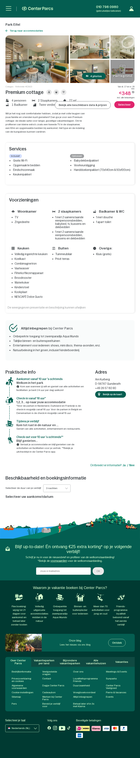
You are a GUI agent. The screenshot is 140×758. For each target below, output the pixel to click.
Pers (14, 703)
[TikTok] (69, 728)
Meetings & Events (116, 671)
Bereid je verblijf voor (51, 705)
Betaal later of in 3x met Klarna (83, 705)
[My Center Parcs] (131, 8)
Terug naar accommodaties (26, 30)
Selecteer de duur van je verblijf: (23, 488)
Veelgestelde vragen (49, 673)
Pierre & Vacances (116, 692)
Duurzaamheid (81, 685)
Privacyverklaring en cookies (21, 680)
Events (110, 696)
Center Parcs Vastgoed (113, 686)
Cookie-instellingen (22, 692)
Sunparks (111, 678)
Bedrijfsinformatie (21, 671)
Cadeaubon (49, 692)
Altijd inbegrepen (82, 696)
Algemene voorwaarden (19, 686)
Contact (46, 678)
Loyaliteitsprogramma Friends (85, 680)
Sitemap (16, 696)
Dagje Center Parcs (53, 685)
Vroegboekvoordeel (84, 692)
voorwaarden (58, 560)
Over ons (78, 671)
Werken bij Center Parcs (52, 698)
